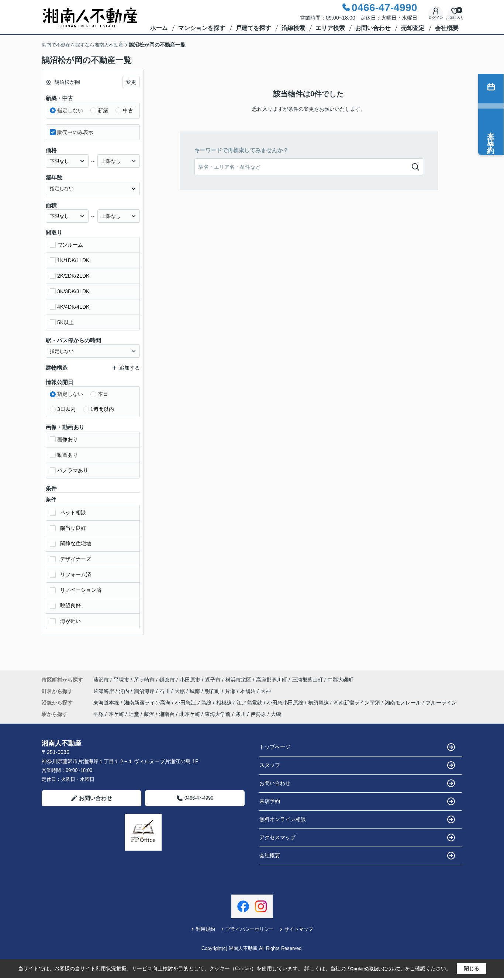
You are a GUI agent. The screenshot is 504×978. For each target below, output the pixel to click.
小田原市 (190, 680)
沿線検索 (293, 28)
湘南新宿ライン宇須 (358, 703)
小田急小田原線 (286, 703)
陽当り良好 (73, 528)
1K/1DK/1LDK (73, 260)
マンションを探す (201, 28)
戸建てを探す (253, 28)
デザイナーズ (75, 559)
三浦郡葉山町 (307, 680)
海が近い (70, 621)
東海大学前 (218, 714)
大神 (265, 691)
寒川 (240, 714)
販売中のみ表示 (75, 132)
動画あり (67, 455)
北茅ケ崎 (189, 714)
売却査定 (413, 28)
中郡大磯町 (340, 680)
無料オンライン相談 (282, 819)
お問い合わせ (373, 28)
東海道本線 (107, 703)
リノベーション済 (80, 590)
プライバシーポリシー (250, 929)
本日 (103, 394)
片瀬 (231, 691)
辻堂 (134, 714)
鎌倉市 (167, 680)
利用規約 (205, 929)
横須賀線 (319, 703)
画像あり (67, 439)
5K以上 (65, 322)
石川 (165, 691)
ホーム (159, 28)
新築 (103, 110)
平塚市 (121, 680)
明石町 (213, 691)
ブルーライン (441, 703)
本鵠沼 (248, 691)
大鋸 (180, 691)
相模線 (224, 703)
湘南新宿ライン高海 (148, 703)
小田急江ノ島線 (194, 703)
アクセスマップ (277, 837)
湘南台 (167, 714)
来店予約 (269, 801)
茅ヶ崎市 (144, 680)
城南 (195, 691)
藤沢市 (101, 680)
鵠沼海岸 (145, 691)
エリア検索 (330, 28)
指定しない (70, 110)
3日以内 (66, 409)
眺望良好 (70, 605)
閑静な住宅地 (75, 543)
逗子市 (213, 680)
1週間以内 (102, 409)
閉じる (471, 968)
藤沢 (149, 714)
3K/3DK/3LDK (73, 291)
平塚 (98, 714)
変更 (131, 82)
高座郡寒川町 (271, 680)
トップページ (274, 747)
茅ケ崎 (116, 714)
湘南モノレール (403, 703)
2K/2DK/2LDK (73, 276)
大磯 (276, 714)
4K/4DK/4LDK (73, 307)
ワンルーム (70, 245)
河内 (125, 691)
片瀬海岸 (104, 691)
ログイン (435, 18)
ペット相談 (73, 512)
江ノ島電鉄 (250, 703)
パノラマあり (72, 470)
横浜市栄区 (238, 680)
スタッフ (269, 765)
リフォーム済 (75, 574)
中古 (128, 110)
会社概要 (447, 28)
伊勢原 (258, 714)
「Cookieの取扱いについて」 (375, 968)
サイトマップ (298, 929)
